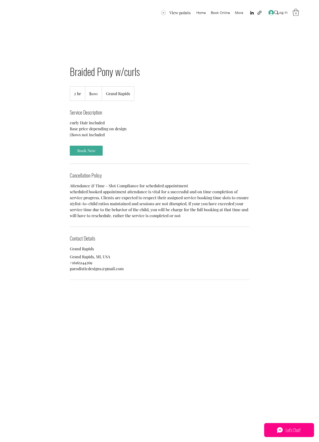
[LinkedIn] (251, 12)
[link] (86, 151)
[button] (296, 12)
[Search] (276, 12)
